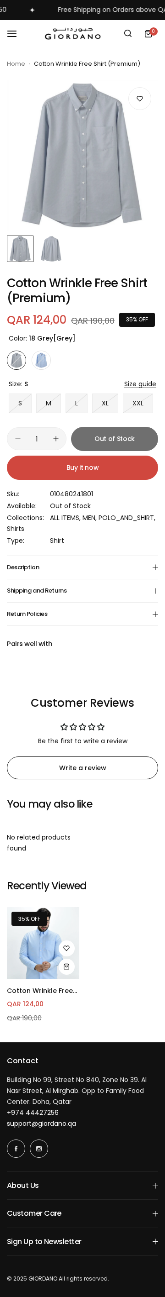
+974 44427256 (33, 1112)
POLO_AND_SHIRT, (127, 517)
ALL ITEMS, (66, 517)
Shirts (15, 528)
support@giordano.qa (41, 1123)
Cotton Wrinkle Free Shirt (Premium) (40, 991)
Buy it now (82, 467)
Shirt (57, 540)
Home (16, 63)
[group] (82, 155)
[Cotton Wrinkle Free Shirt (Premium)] (43, 943)
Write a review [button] (82, 767)
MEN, (90, 517)
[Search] (128, 34)
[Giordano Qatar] (74, 33)
